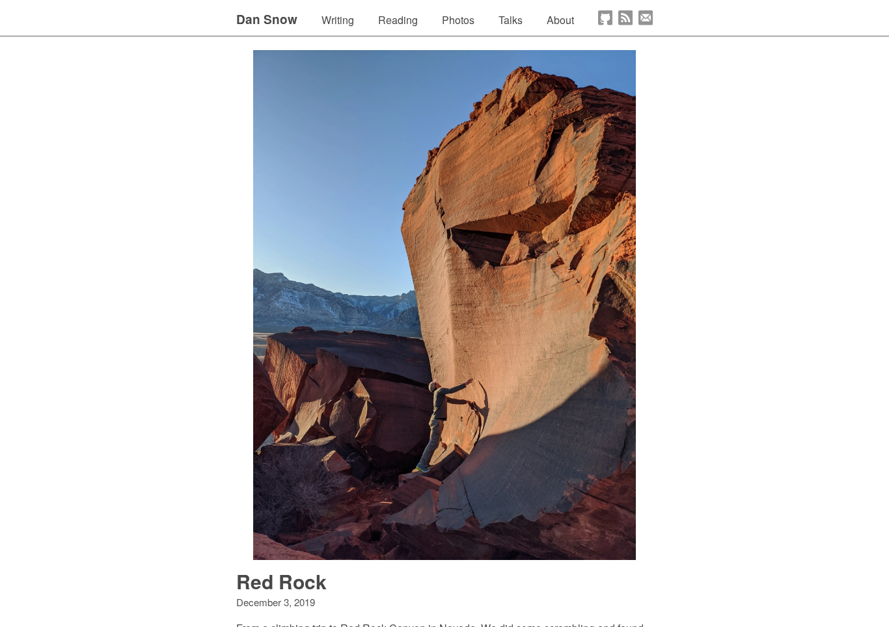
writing (337, 19)
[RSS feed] (625, 17)
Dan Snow (266, 19)
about (560, 19)
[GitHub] (605, 17)
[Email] (645, 17)
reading (398, 19)
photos (458, 19)
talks (511, 19)
